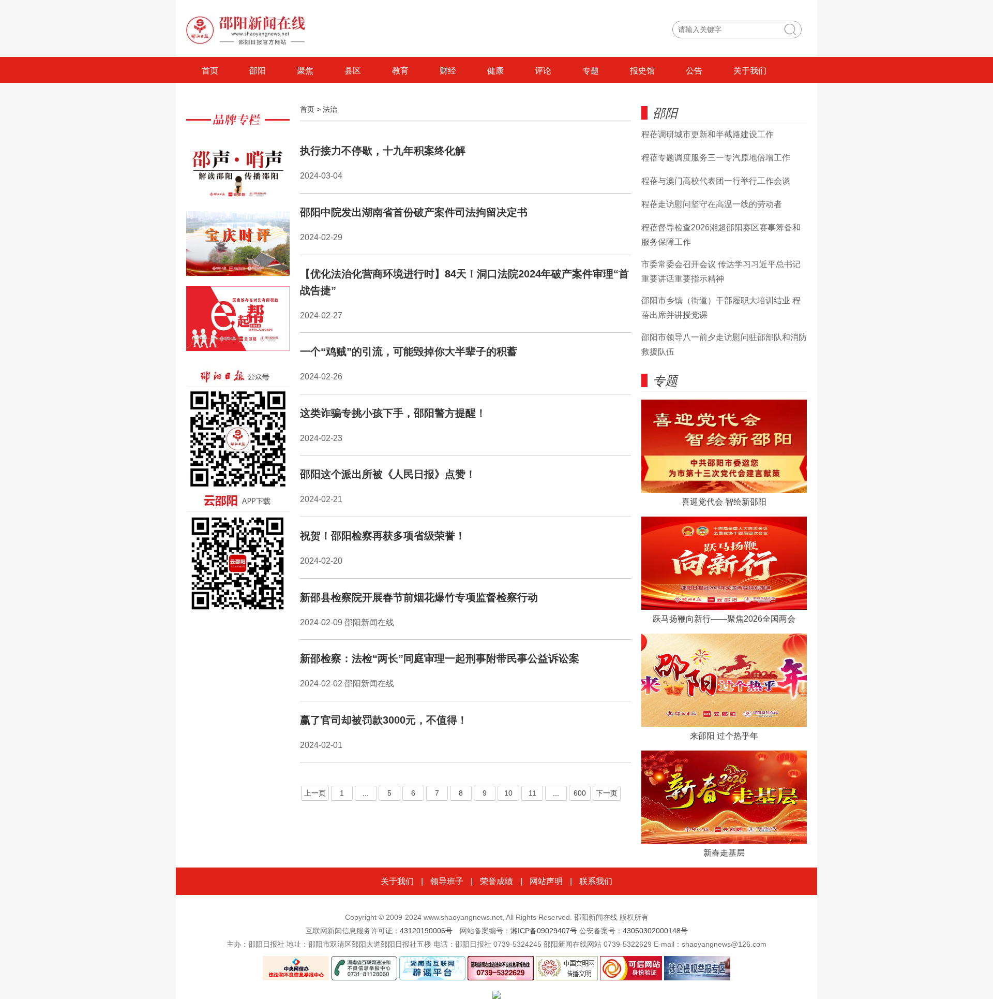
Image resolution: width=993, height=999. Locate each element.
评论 (543, 70)
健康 (495, 70)
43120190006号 (426, 931)
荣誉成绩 (496, 881)
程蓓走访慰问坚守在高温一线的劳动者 (711, 204)
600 (580, 793)
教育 (400, 70)
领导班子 (446, 881)
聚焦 (305, 70)
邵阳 (257, 70)
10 (508, 793)
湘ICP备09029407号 (543, 931)
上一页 (315, 793)
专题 (590, 70)
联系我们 (595, 881)
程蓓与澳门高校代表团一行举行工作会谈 (715, 181)
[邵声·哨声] (238, 173)
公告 (694, 70)
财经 (448, 70)
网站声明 (546, 881)
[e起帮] (238, 323)
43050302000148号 (655, 931)
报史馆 (642, 70)
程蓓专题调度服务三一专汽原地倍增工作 (715, 157)
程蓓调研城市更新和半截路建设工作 (707, 134)
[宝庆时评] (238, 248)
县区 (352, 70)
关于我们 (749, 70)
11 (532, 793)
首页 (210, 70)
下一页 (607, 793)
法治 (330, 109)
